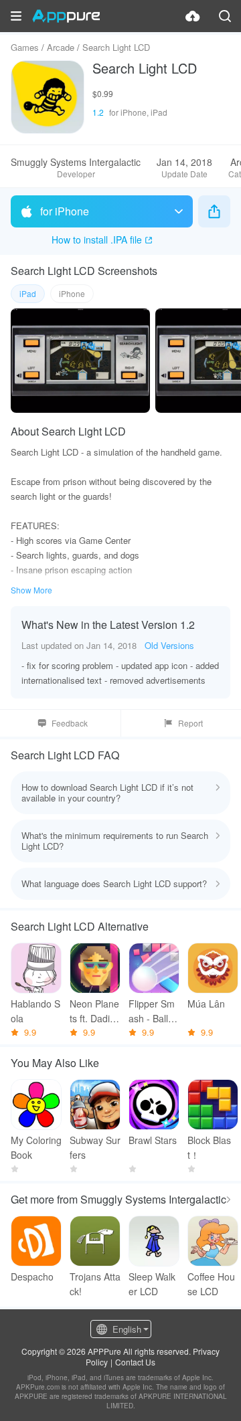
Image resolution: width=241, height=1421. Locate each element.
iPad (27, 293)
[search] (225, 16)
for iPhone (64, 211)
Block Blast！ (209, 1147)
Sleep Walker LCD (152, 1284)
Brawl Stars (153, 1140)
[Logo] (66, 16)
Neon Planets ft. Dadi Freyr (94, 1011)
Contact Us (135, 1361)
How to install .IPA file (97, 239)
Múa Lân (206, 1003)
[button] (16, 16)
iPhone (72, 293)
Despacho (32, 1276)
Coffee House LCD (211, 1284)
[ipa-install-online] (193, 16)
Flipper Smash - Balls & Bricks (152, 1011)
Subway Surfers (95, 1147)
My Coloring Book (36, 1147)
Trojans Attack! (95, 1284)
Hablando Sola (35, 1011)
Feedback (70, 723)
